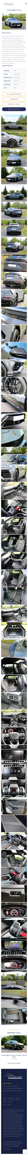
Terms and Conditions (17, 1143)
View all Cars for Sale (14, 1063)
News (4, 1101)
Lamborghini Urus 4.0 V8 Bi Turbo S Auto (14, 1056)
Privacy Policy (16, 1144)
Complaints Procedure (8, 1144)
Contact (9, 1101)
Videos (17, 1099)
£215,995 (14, 1059)
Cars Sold (18, 1098)
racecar (8, 1149)
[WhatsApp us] (10, 1104)
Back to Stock (14, 104)
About (4, 1098)
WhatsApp (14, 99)
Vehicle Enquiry (14, 109)
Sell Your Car (12, 1099)
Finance (5, 1099)
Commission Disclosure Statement (11, 1146)
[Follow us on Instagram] (3, 1104)
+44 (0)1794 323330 (14, 94)
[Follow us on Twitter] (8, 1104)
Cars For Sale (11, 1098)
